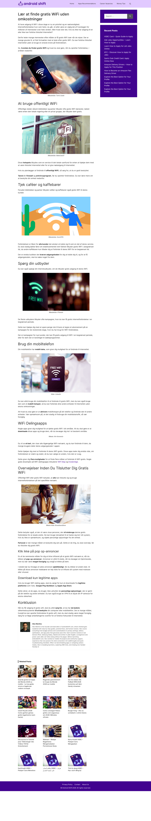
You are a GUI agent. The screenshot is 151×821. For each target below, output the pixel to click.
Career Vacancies (106, 4)
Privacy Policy (67, 784)
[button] (130, 3)
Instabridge (73, 462)
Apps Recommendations (87, 4)
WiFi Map (61, 462)
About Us (85, 784)
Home (72, 4)
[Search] (130, 16)
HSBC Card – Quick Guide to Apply (118, 36)
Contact (77, 784)
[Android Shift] (32, 3)
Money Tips (121, 4)
